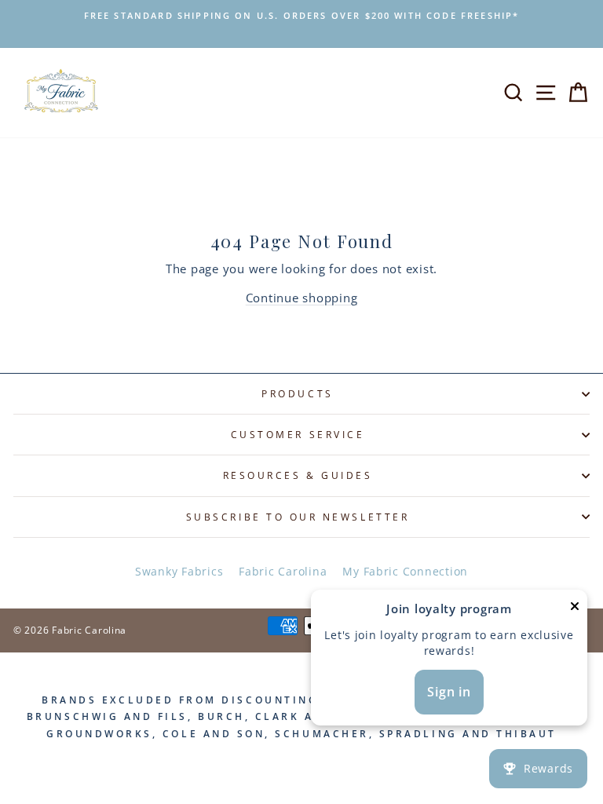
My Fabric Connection (405, 571)
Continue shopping (302, 297)
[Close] (574, 608)
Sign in (449, 691)
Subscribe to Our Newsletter (297, 516)
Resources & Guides (298, 475)
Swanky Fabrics (179, 571)
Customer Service (298, 434)
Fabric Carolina (283, 571)
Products (297, 393)
